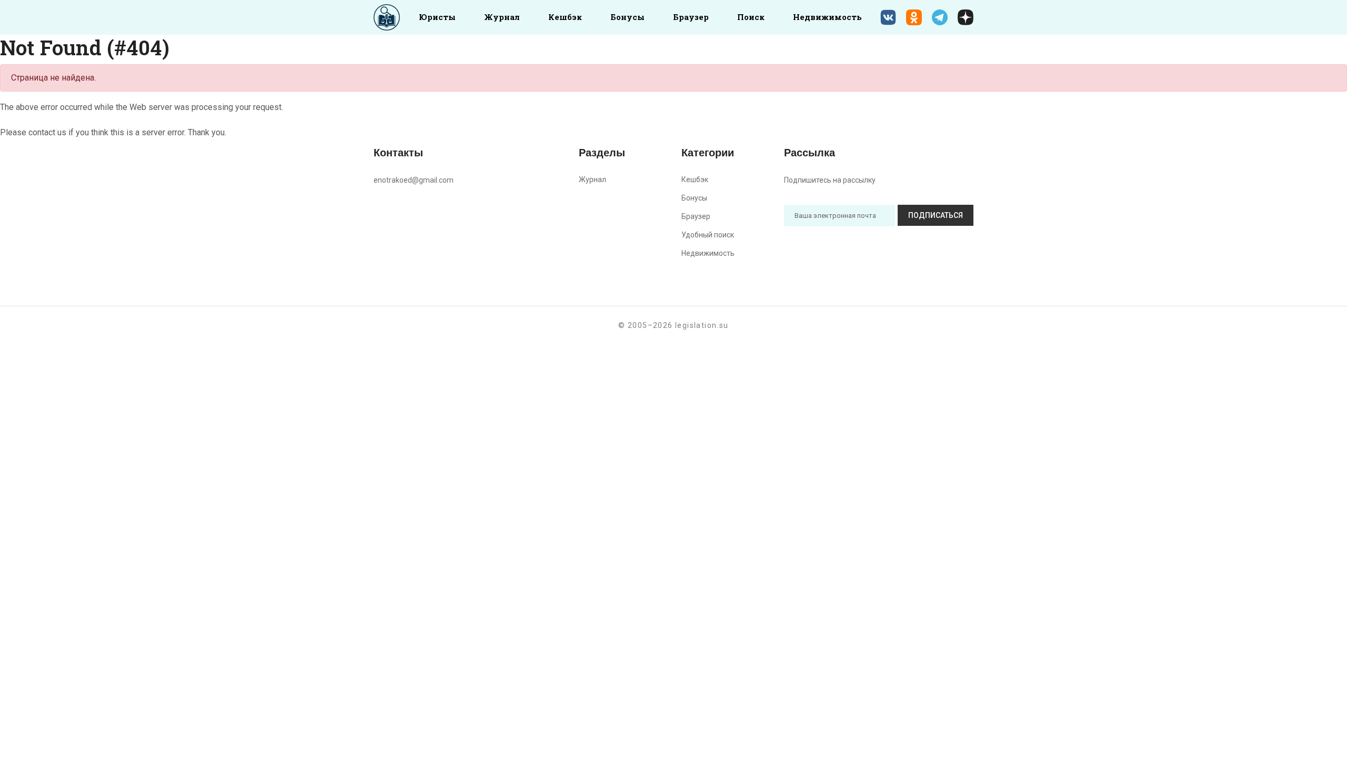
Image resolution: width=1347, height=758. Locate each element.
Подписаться (935, 215)
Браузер (691, 17)
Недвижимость (827, 17)
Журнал (502, 17)
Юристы (437, 17)
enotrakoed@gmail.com (414, 180)
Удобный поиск (707, 235)
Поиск (751, 17)
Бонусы (627, 17)
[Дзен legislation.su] (965, 17)
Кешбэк (565, 17)
